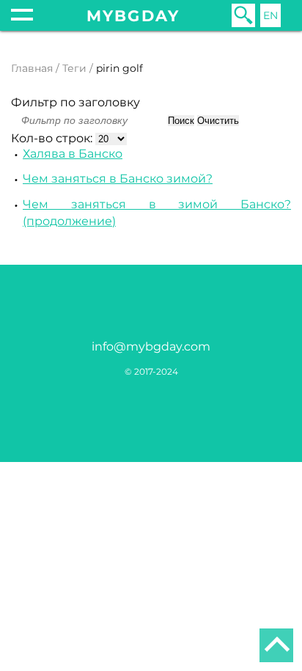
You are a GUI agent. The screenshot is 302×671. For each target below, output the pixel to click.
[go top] (276, 645)
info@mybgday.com (151, 346)
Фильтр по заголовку (75, 102)
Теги (74, 68)
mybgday (133, 16)
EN (270, 15)
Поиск (181, 120)
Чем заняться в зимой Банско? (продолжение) (157, 212)
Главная (32, 68)
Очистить (218, 120)
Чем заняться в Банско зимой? (118, 179)
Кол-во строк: (53, 138)
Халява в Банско (72, 154)
